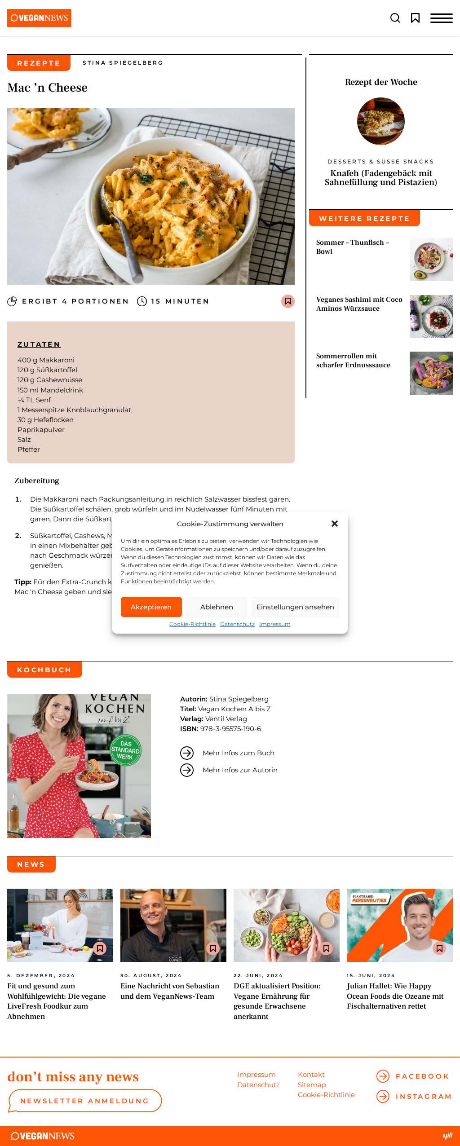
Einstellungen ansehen (295, 607)
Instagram (424, 1096)
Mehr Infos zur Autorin (240, 770)
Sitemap (312, 1084)
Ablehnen (216, 607)
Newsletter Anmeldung (85, 1101)
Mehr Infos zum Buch (238, 753)
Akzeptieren (151, 607)
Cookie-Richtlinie (192, 624)
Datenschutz (237, 624)
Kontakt (311, 1074)
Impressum (275, 624)
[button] (334, 523)
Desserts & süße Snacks (380, 161)
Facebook (423, 1076)
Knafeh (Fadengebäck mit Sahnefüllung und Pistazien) (381, 178)
